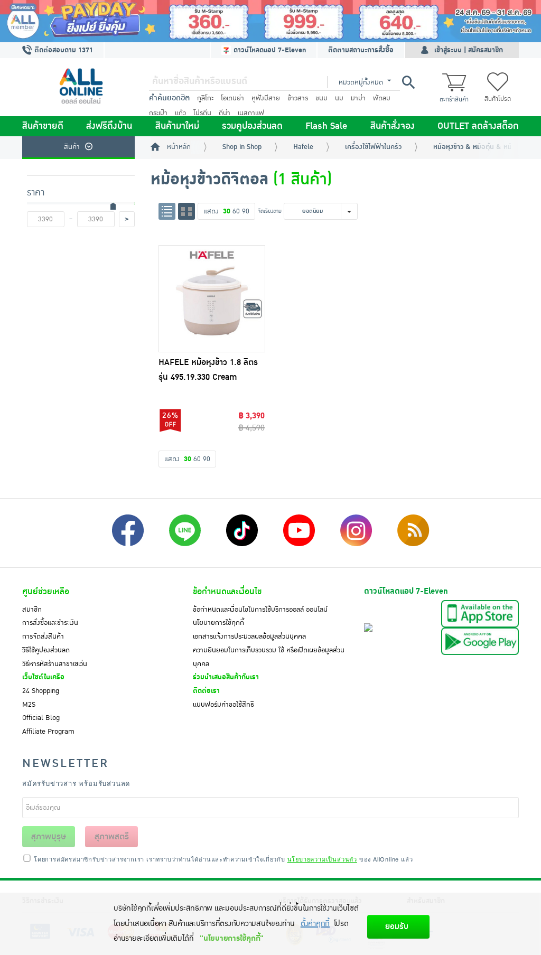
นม (339, 98)
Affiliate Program (48, 731)
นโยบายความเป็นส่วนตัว (322, 859)
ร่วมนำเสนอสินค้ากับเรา (226, 677)
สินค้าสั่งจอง (392, 126)
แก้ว (180, 113)
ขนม (321, 98)
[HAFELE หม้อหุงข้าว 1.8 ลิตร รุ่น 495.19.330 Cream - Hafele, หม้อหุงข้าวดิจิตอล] (212, 298)
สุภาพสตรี (112, 836)
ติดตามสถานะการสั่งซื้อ (361, 50)
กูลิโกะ (205, 98)
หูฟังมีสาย (265, 98)
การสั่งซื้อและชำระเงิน (50, 622)
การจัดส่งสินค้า (43, 636)
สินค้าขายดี (42, 126)
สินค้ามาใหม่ (177, 126)
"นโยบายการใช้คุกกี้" (232, 938)
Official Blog (41, 718)
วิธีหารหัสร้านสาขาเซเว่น (54, 664)
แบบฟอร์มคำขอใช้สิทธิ (223, 704)
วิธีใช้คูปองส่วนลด (46, 650)
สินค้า (72, 147)
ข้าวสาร (297, 98)
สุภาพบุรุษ (48, 836)
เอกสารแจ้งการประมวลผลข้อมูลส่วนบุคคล (249, 636)
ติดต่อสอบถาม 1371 (62, 50)
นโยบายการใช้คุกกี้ (218, 622)
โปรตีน (202, 113)
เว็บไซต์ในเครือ (43, 677)
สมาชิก (32, 609)
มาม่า (358, 98)
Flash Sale (326, 126)
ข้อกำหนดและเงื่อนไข (227, 591)
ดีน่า (224, 113)
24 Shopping (40, 691)
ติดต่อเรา (206, 691)
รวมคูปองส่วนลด (252, 126)
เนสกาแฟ (251, 113)
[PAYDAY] (270, 21)
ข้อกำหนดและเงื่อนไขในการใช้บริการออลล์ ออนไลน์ (260, 609)
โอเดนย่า (232, 98)
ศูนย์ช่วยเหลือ (45, 591)
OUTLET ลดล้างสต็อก (478, 126)
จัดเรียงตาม (270, 211)
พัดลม (381, 98)
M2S (28, 704)
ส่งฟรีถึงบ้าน (109, 126)
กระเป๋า (158, 113)
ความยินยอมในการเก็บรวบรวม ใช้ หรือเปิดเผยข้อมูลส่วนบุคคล (268, 657)
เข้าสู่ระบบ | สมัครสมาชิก (468, 50)
